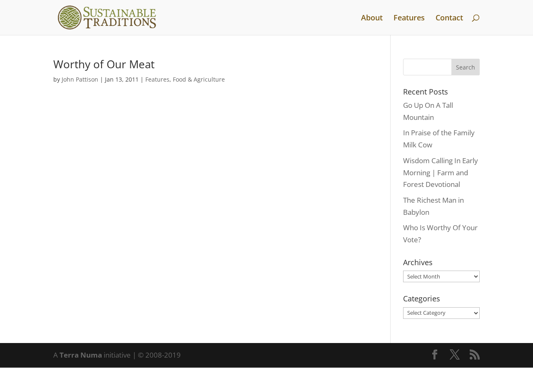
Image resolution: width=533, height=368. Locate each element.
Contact (449, 18)
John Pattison (80, 79)
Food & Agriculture (199, 79)
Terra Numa (81, 355)
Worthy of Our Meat (103, 64)
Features (409, 18)
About (372, 18)
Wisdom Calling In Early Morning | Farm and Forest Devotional (440, 172)
